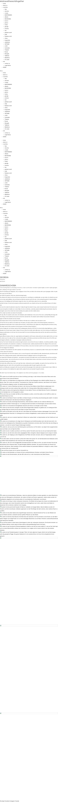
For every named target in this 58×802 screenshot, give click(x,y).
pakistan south (8, 32)
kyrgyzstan (7, 40)
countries (5, 7)
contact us (7, 63)
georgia (6, 26)
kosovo (6, 20)
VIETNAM (7, 44)
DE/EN (4, 67)
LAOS (6, 46)
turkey (6, 24)
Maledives (7, 57)
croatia (6, 13)
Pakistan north (8, 36)
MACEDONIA (8, 19)
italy (6, 9)
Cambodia (7, 48)
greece (6, 22)
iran (5, 30)
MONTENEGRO (8, 15)
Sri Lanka (7, 59)
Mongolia (7, 53)
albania (6, 17)
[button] (29, 71)
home (4, 3)
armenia (7, 28)
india (6, 34)
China (6, 38)
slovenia (7, 11)
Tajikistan (7, 55)
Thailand (7, 49)
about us (5, 5)
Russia (6, 51)
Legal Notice (8, 65)
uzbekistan (7, 42)
